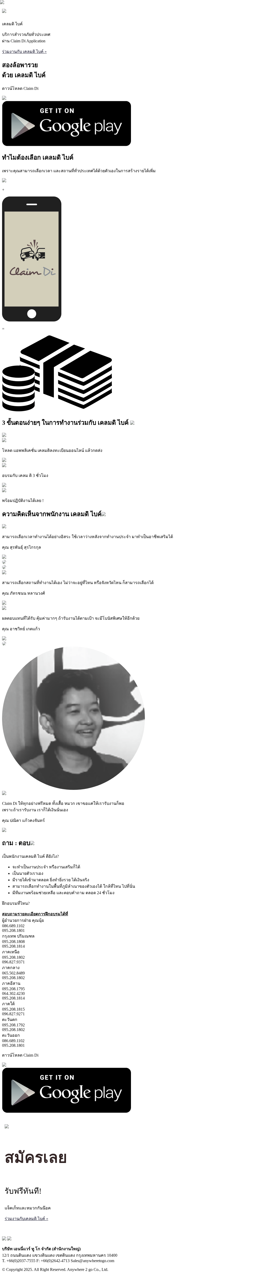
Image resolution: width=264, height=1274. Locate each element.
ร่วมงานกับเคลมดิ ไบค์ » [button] (26, 1218)
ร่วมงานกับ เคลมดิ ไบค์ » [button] (24, 51)
